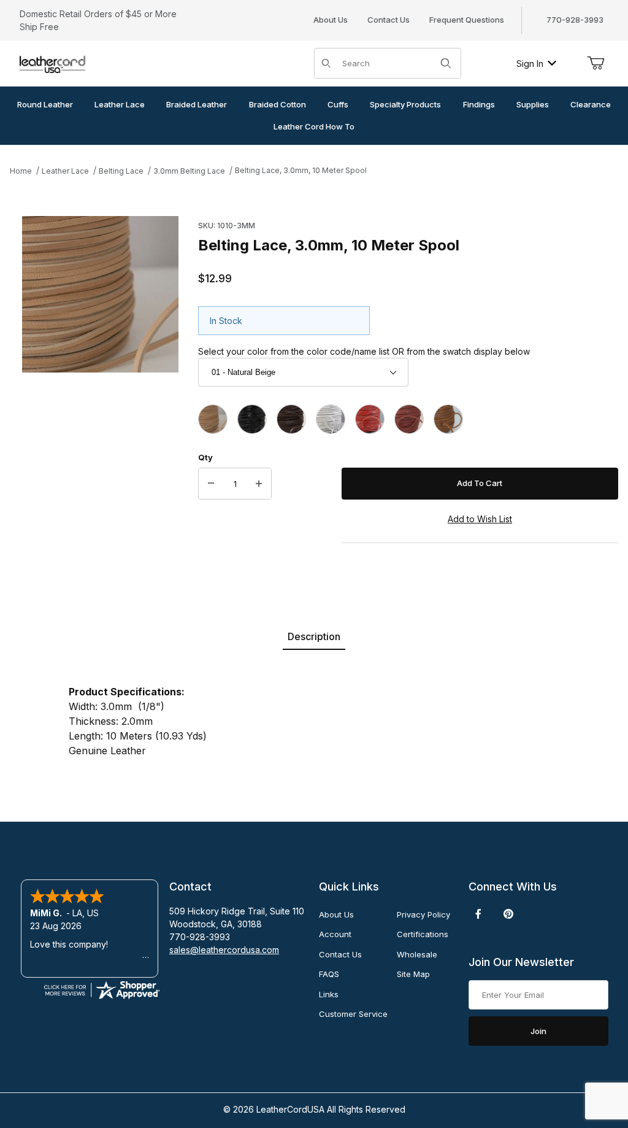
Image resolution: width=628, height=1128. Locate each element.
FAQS (329, 974)
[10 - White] (330, 419)
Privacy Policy (423, 914)
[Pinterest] (508, 914)
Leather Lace (65, 171)
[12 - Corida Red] (409, 419)
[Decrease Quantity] (211, 483)
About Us (330, 20)
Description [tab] (314, 636)
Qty (205, 457)
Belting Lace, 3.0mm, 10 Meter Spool (301, 170)
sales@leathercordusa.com (224, 950)
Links (329, 994)
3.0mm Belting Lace (189, 171)
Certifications (422, 934)
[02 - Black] (252, 419)
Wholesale (417, 954)
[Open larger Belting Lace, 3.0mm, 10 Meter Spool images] (100, 294)
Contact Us (388, 20)
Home (21, 171)
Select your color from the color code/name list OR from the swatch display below (364, 351)
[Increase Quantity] (259, 483)
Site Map (413, 974)
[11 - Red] (370, 419)
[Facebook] (478, 914)
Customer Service (353, 1014)
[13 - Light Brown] (448, 419)
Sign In (529, 63)
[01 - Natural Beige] (213, 419)
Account (335, 934)
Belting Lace (121, 171)
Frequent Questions (466, 20)
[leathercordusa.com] (52, 62)
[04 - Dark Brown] (291, 419)
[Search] (446, 63)
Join (538, 1031)
